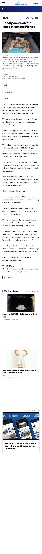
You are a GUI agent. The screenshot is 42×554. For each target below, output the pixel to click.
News (5, 18)
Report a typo (8, 277)
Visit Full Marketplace (33, 291)
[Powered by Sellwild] (37, 410)
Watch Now (36, 3)
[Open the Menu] (3, 3)
